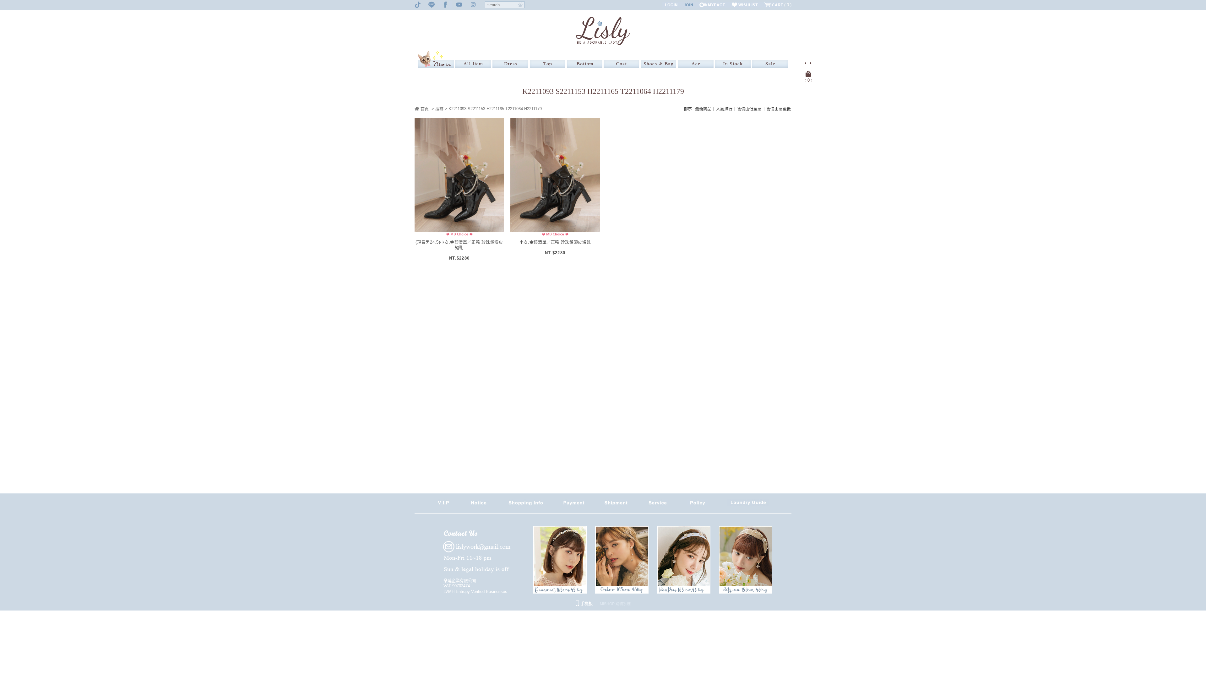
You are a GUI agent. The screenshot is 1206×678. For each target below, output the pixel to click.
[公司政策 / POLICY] (697, 505)
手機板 (586, 603)
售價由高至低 (778, 108)
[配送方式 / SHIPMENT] (616, 505)
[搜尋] (520, 5)
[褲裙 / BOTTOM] (584, 64)
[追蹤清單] (744, 5)
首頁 (424, 108)
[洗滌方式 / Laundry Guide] (748, 505)
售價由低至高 (749, 108)
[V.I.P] (443, 505)
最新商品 (703, 108)
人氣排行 (724, 108)
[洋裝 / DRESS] (510, 64)
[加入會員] (688, 5)
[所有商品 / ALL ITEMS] (473, 64)
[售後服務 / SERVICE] (657, 505)
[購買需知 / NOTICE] (478, 505)
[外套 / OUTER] (621, 64)
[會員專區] (712, 5)
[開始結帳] (808, 74)
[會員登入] (671, 5)
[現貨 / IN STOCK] (733, 64)
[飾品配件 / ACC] (696, 64)
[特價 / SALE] (770, 64)
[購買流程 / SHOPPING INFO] (526, 505)
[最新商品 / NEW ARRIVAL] (436, 59)
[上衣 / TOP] (547, 64)
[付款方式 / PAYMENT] (574, 505)
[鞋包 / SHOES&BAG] (658, 64)
